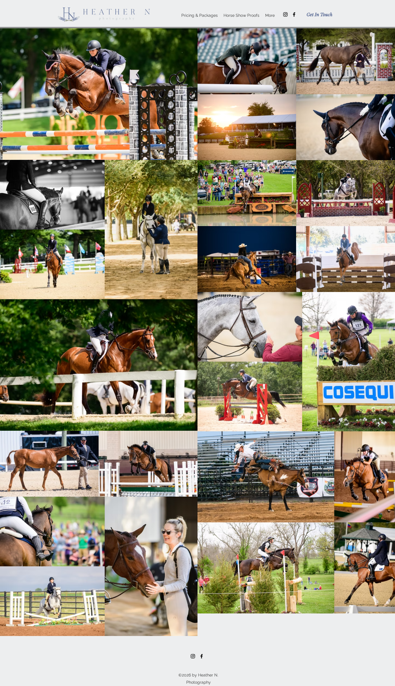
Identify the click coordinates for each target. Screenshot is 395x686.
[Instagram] (285, 14)
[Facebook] (294, 14)
